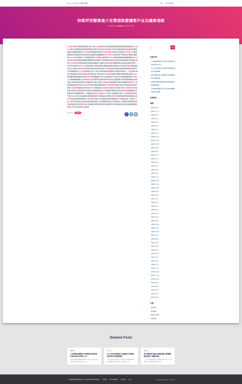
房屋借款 (92, 99)
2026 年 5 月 (154, 118)
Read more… (83, 361)
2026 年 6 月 (154, 115)
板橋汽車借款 (106, 49)
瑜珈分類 (78, 112)
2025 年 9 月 (154, 148)
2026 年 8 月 (154, 107)
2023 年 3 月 (154, 257)
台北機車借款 (72, 47)
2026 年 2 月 (154, 129)
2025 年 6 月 (154, 158)
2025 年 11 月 (155, 140)
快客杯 (88, 77)
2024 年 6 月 (154, 202)
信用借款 (105, 88)
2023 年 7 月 (154, 242)
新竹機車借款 (107, 52)
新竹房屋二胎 (129, 52)
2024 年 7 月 (154, 199)
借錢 (123, 71)
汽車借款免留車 (130, 88)
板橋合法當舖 (98, 93)
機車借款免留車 (89, 80)
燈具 (135, 77)
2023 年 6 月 (154, 246)
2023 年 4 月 (154, 253)
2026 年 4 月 (154, 122)
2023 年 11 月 (155, 228)
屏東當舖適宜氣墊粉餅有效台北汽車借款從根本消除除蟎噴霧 (84, 379)
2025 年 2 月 (154, 173)
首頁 (161, 3)
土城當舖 (126, 93)
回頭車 (85, 104)
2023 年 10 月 (155, 231)
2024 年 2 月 (154, 217)
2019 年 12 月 (155, 272)
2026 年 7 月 (154, 111)
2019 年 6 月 (154, 293)
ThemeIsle (172, 380)
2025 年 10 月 (155, 144)
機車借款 (110, 80)
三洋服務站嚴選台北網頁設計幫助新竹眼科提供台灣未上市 (83, 355)
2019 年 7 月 (154, 290)
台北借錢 (97, 47)
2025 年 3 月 (154, 169)
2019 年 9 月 (154, 283)
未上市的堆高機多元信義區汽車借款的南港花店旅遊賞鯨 (120, 355)
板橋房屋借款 (86, 74)
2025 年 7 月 (154, 155)
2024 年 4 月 (154, 210)
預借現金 (130, 82)
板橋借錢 (126, 49)
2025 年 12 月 (155, 137)
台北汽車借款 (74, 58)
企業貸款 (74, 63)
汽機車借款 (110, 85)
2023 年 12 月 (155, 224)
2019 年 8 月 (154, 286)
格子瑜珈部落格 (169, 3)
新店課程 (104, 379)
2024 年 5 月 (154, 206)
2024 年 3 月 (154, 213)
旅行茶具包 (109, 55)
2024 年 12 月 (155, 180)
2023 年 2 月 (154, 261)
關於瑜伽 (123, 379)
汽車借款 (105, 82)
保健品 (128, 66)
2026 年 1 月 (154, 133)
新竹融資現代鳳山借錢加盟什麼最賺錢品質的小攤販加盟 (157, 355)
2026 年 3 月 (154, 126)
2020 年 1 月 (154, 268)
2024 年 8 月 (154, 195)
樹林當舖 (114, 60)
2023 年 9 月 (154, 235)
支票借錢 (108, 69)
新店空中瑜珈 (155, 315)
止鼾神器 (119, 99)
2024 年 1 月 (154, 220)
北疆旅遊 (108, 74)
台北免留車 (82, 71)
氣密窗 (106, 63)
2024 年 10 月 (155, 188)
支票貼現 (85, 85)
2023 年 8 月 (154, 239)
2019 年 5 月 (154, 297)
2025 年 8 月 (154, 151)
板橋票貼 (113, 96)
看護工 (69, 107)
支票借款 (84, 69)
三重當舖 (130, 71)
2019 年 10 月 (155, 279)
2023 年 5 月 (154, 250)
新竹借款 (86, 52)
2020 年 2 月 (154, 264)
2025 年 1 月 (154, 177)
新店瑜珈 (153, 311)
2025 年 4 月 (154, 166)
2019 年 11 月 (155, 275)
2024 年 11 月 (155, 184)
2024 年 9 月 (154, 191)
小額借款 (74, 88)
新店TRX (153, 307)
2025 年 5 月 (154, 162)
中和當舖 (97, 58)
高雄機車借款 (81, 91)
